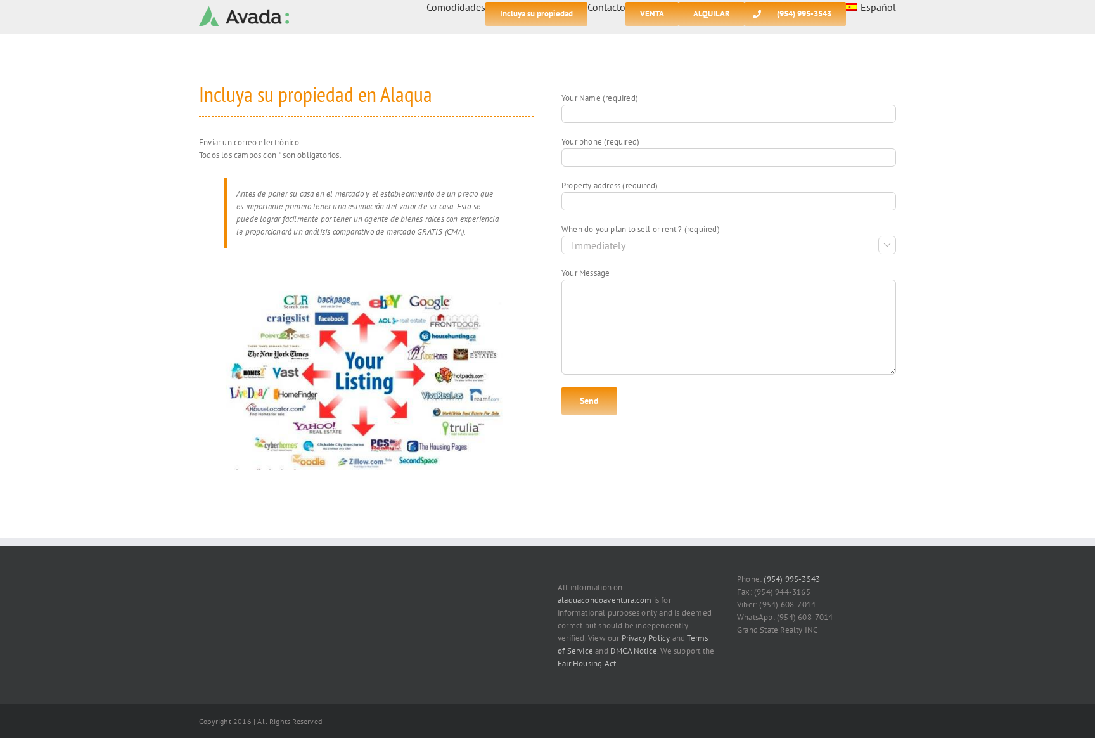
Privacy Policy (646, 638)
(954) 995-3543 (792, 579)
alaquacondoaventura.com (605, 600)
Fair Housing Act (587, 663)
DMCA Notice (633, 650)
